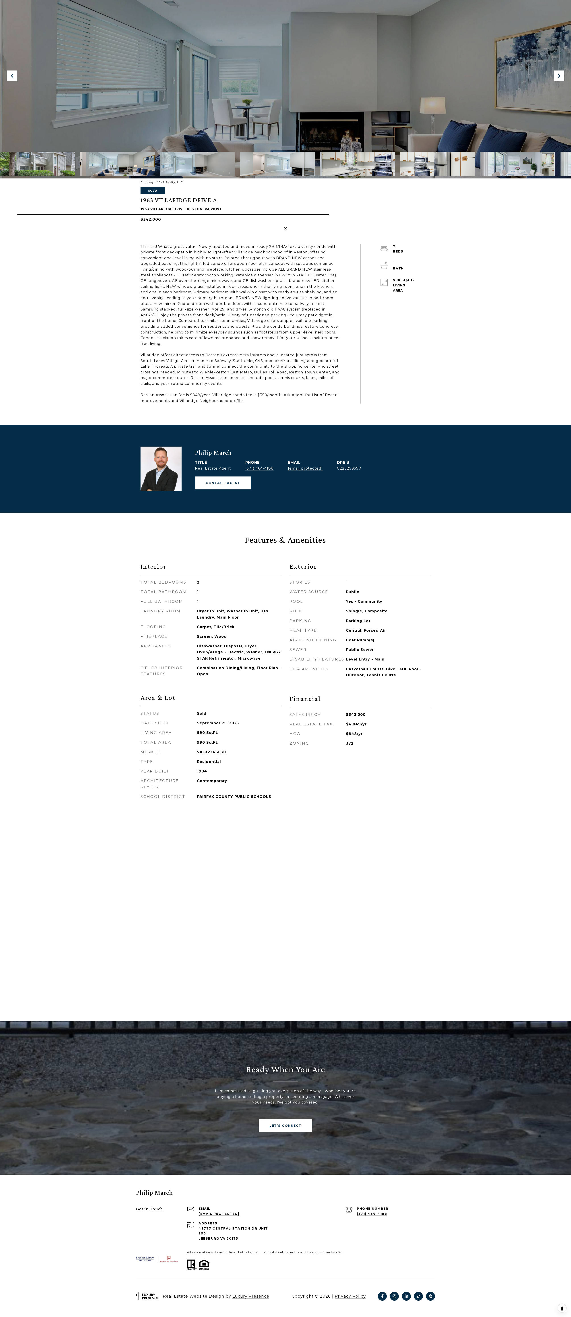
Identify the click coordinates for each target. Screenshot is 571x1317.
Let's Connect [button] (285, 1126)
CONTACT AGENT (223, 483)
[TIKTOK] (418, 1296)
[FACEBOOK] (382, 1296)
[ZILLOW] (430, 1296)
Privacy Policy (350, 1296)
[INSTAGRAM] (394, 1296)
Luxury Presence (250, 1296)
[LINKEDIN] (406, 1296)
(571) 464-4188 (259, 468)
